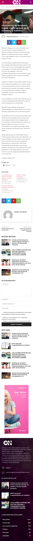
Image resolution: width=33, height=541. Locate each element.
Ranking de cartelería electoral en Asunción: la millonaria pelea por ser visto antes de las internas (21, 262)
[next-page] (5, 381)
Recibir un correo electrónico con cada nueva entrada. (16, 321)
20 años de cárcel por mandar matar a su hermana (25, 230)
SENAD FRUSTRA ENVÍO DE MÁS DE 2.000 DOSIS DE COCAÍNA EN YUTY (20, 271)
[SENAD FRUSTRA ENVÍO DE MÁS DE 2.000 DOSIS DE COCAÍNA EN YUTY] (6, 272)
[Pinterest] (18, 42)
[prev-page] (3, 381)
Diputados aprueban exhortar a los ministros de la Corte (8, 187)
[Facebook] (9, 42)
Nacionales (8, 7)
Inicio (3, 7)
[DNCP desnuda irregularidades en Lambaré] (6, 346)
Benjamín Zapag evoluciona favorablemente (21, 176)
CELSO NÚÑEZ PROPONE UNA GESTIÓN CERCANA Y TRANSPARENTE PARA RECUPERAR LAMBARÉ (21, 252)
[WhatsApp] (23, 42)
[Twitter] (14, 42)
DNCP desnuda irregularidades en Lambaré (21, 344)
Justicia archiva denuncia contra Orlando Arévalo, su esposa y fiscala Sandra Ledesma (20, 242)
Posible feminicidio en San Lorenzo (8, 229)
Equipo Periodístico (12, 36)
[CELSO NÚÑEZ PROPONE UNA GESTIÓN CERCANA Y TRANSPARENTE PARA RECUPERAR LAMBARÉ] (6, 252)
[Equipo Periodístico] (3, 36)
